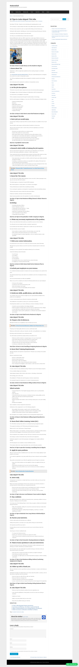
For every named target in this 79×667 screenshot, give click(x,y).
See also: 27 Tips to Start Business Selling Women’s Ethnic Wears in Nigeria (28, 199)
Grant (53, 87)
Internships (53, 95)
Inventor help (54, 97)
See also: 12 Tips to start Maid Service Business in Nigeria (25, 314)
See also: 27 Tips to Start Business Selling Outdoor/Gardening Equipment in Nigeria (26, 560)
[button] (72, 664)
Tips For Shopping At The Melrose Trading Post (60, 34)
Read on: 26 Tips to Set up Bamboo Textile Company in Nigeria (27, 217)
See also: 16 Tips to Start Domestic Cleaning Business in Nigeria (27, 540)
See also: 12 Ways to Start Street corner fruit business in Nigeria (27, 113)
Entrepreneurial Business (56, 76)
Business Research (55, 58)
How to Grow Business (55, 91)
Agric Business (54, 47)
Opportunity (54, 109)
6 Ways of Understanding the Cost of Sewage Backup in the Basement (27, 608)
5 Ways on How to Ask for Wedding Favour (59, 28)
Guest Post (53, 89)
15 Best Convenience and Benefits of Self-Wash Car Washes (25, 609)
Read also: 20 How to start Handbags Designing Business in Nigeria (28, 346)
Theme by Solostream (45, 662)
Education (53, 70)
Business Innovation (21, 21)
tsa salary (22, 611)
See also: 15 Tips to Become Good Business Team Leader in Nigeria (28, 494)
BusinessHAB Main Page (56, 64)
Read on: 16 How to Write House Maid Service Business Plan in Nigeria (27, 264)
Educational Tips (54, 72)
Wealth (53, 118)
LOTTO (53, 103)
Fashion (53, 78)
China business (54, 66)
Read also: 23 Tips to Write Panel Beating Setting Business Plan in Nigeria (27, 584)
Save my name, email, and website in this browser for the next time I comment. (24, 651)
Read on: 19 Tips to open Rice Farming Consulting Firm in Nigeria (28, 447)
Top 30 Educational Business (15, 657)
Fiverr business (54, 80)
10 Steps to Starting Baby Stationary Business (59, 39)
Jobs (52, 99)
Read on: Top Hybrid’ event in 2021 (19, 142)
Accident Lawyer (54, 45)
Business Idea (15, 21)
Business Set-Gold (55, 60)
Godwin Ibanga (28, 21)
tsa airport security (16, 611)
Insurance (53, 93)
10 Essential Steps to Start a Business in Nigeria (38, 657)
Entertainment (54, 74)
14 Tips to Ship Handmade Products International (22, 605)
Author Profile (25, 616)
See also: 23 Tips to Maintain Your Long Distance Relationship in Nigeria (27, 514)
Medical (53, 105)
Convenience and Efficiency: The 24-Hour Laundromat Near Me (25, 606)
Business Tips (54, 62)
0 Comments (40, 21)
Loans (53, 101)
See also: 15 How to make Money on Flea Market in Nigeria (26, 65)
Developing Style (55, 68)
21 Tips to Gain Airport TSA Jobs (23, 19)
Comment (12, 628)
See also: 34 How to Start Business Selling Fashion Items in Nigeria (28, 383)
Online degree (54, 107)
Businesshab (14, 5)
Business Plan (54, 56)
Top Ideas (53, 116)
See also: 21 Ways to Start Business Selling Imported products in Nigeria (27, 417)
